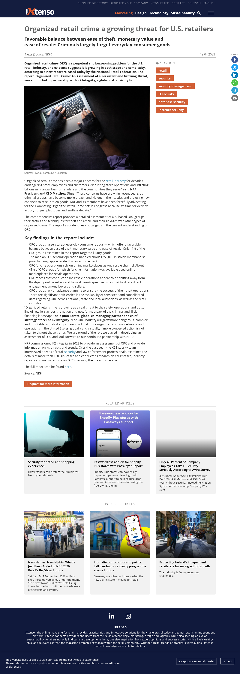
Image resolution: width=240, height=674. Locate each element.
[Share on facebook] (234, 59)
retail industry (116, 181)
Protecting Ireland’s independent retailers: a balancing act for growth (184, 564)
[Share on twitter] (234, 67)
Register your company (129, 3)
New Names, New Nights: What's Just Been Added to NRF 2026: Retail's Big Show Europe (51, 566)
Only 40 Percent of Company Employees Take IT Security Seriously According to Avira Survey (184, 466)
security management (175, 86)
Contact (178, 3)
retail (163, 70)
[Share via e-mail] (234, 98)
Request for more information (48, 384)
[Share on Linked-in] (234, 75)
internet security (171, 110)
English (209, 3)
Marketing (124, 13)
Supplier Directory (93, 3)
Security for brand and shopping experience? (51, 464)
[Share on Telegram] (234, 90)
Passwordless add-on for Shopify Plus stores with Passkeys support (118, 464)
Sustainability (183, 13)
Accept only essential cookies (196, 661)
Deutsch (194, 3)
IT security (166, 94)
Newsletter (160, 3)
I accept (227, 661)
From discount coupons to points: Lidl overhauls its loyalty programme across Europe (120, 566)
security (70, 352)
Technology (158, 13)
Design (141, 13)
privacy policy (38, 663)
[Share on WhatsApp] (234, 82)
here (68, 367)
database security (172, 102)
